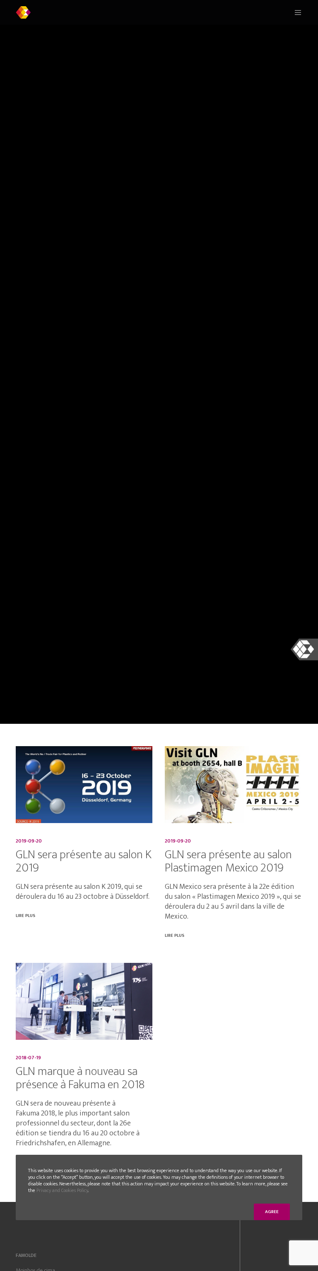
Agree (272, 1212)
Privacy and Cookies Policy (62, 1190)
